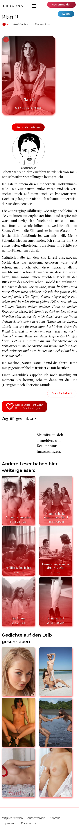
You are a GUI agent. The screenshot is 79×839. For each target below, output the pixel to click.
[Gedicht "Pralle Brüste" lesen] (55, 745)
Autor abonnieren (28, 127)
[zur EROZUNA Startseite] (13, 5)
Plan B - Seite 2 (62, 393)
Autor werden (36, 818)
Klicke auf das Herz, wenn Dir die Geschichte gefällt (29, 406)
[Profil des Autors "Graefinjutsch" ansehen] (28, 135)
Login (66, 13)
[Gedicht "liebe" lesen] (18, 694)
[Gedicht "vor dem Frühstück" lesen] (55, 795)
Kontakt (55, 818)
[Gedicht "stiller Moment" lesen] (55, 694)
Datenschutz (29, 823)
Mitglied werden (12, 818)
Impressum (9, 823)
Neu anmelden (61, 4)
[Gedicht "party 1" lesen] (18, 745)
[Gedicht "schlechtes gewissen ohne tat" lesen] (18, 795)
